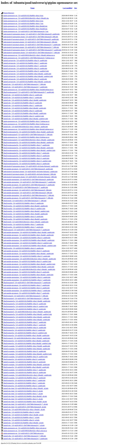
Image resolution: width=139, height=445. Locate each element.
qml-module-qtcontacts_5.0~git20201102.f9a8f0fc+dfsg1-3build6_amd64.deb (29, 235)
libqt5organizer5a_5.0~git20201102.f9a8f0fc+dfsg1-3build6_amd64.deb (27, 301)
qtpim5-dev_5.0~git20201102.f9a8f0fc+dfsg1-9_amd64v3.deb (24, 116)
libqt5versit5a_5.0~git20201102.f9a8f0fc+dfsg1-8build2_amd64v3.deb (26, 211)
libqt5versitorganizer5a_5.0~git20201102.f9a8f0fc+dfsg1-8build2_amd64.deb (29, 142)
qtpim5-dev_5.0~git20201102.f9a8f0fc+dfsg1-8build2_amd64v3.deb (26, 119)
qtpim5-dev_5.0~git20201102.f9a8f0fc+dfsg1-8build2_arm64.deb (25, 108)
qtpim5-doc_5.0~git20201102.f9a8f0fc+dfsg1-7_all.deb (21, 417)
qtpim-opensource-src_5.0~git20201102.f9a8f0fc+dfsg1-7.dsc (23, 23)
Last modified (67, 8)
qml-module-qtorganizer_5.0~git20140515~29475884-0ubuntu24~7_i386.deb (29, 195)
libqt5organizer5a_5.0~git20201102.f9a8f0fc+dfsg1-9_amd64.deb (25, 304)
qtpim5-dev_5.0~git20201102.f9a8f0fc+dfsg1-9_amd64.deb (23, 111)
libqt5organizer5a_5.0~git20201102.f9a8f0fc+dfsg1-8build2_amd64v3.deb (28, 314)
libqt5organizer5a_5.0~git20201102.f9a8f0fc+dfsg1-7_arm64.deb (25, 325)
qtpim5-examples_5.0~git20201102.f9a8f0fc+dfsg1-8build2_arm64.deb (27, 364)
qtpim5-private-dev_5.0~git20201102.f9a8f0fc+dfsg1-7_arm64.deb (25, 66)
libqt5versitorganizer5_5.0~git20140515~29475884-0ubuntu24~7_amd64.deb (29, 92)
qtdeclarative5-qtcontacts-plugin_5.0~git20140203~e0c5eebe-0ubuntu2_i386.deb (30, 174)
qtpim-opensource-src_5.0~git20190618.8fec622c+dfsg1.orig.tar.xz (25, 431)
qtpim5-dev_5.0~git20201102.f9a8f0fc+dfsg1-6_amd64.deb (23, 95)
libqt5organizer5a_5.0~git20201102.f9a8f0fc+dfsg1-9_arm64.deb (25, 309)
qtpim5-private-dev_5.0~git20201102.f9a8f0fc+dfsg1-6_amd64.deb (25, 60)
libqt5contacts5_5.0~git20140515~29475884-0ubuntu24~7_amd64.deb (27, 230)
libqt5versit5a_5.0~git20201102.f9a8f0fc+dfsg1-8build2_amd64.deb (26, 206)
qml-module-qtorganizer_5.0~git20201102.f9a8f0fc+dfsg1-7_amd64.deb (27, 280)
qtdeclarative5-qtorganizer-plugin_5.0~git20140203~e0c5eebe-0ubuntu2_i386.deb (30, 177)
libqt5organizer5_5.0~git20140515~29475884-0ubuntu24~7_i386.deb (26, 298)
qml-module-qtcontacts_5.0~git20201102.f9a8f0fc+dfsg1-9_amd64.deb (27, 251)
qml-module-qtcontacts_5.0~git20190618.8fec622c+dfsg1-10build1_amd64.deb (29, 269)
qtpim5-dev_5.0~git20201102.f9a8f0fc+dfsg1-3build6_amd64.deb (25, 100)
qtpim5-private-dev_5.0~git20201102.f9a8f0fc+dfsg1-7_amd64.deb (25, 63)
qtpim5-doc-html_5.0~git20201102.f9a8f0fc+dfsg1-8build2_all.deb (25, 396)
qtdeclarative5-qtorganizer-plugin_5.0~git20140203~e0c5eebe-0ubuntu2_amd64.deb (31, 166)
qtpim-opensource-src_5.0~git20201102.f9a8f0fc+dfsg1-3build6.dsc (25, 29)
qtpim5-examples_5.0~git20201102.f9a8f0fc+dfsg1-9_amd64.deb (25, 351)
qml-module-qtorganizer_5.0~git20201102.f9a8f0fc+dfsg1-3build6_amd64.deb (29, 232)
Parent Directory (9, 13)
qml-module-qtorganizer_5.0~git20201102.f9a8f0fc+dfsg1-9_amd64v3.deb (28, 243)
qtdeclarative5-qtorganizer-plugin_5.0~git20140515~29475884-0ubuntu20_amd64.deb (32, 34)
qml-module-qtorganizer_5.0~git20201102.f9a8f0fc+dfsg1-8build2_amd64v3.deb (30, 245)
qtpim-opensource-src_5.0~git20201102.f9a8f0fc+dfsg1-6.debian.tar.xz (26, 124)
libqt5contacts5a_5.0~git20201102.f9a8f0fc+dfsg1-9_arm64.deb (24, 359)
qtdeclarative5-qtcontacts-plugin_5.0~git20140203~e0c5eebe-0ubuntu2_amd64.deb (30, 171)
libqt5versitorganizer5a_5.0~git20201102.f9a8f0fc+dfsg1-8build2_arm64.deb (28, 148)
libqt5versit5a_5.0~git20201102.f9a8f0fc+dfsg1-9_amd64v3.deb (24, 208)
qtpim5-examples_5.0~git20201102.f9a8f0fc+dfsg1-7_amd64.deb (25, 370)
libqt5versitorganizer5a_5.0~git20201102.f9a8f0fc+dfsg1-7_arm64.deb (26, 153)
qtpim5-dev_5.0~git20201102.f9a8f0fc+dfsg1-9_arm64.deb (23, 103)
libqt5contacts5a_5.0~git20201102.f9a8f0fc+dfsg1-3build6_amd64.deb (26, 335)
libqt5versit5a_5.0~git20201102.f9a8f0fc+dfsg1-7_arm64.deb (23, 227)
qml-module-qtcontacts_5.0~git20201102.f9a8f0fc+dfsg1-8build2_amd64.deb (29, 253)
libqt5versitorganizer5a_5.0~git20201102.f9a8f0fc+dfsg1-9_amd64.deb (27, 156)
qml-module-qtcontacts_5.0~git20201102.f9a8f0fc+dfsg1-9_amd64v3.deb (27, 261)
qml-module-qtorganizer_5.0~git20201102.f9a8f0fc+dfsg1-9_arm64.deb (27, 256)
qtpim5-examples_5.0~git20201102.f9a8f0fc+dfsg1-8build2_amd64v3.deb (28, 354)
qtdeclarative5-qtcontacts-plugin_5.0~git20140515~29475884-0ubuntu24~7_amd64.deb (32, 45)
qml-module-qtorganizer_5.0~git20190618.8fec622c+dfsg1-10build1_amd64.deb (30, 259)
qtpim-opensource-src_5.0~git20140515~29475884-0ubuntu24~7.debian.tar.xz (29, 58)
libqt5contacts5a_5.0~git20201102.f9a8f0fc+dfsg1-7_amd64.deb (24, 380)
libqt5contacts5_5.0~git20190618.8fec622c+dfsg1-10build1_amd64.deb (27, 338)
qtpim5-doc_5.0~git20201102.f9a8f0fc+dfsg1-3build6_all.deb (23, 415)
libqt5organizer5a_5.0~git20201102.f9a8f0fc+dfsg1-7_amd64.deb (25, 322)
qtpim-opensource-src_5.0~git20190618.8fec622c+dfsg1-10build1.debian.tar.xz (29, 55)
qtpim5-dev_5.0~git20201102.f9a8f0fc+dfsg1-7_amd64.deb (23, 105)
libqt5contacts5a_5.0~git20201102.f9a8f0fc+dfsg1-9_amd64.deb (24, 330)
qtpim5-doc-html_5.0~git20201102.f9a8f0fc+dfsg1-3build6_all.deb (25, 401)
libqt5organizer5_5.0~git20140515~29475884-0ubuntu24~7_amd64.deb (27, 283)
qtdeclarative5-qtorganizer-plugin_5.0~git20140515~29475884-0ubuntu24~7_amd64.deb (32, 50)
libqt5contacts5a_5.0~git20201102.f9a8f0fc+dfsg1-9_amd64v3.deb (25, 333)
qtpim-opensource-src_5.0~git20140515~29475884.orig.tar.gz (24, 433)
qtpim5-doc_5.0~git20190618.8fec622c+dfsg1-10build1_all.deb (24, 409)
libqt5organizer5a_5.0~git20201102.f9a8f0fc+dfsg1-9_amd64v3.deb (26, 306)
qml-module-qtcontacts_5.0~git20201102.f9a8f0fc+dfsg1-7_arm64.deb (26, 293)
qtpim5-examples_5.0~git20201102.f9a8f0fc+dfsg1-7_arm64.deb (25, 378)
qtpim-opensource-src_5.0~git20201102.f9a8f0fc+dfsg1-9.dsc (23, 15)
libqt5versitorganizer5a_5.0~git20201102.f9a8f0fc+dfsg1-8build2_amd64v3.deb (29, 150)
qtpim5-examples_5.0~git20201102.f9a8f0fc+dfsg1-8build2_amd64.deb (27, 349)
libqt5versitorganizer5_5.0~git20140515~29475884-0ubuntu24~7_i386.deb (28, 134)
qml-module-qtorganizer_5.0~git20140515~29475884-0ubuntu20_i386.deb (28, 193)
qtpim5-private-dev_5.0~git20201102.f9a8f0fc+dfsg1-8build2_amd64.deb (27, 74)
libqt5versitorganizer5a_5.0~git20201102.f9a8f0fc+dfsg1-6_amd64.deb (27, 164)
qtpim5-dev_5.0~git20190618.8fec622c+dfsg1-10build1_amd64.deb (26, 127)
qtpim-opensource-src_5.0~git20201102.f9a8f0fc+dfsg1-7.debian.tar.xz (26, 121)
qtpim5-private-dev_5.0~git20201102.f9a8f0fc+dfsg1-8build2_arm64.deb (27, 82)
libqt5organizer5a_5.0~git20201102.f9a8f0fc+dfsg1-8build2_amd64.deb (27, 317)
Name (32, 8)
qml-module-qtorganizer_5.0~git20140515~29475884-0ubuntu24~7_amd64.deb (29, 182)
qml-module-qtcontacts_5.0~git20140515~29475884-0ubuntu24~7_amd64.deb (29, 185)
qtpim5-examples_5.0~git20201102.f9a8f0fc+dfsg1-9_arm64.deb (25, 362)
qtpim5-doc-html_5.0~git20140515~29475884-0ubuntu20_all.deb (25, 407)
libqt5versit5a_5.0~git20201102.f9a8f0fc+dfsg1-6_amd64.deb (24, 248)
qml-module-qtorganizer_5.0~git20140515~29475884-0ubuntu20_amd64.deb (29, 179)
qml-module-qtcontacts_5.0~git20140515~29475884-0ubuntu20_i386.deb (27, 190)
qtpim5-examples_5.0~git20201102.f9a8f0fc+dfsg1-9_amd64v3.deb (26, 357)
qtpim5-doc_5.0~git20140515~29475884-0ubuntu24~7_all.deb (24, 425)
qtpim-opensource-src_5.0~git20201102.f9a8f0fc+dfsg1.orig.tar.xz (25, 428)
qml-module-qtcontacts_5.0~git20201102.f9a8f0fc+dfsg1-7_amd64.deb (27, 285)
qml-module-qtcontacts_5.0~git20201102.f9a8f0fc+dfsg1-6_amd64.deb (27, 288)
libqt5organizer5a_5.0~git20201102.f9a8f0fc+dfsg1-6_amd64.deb (25, 327)
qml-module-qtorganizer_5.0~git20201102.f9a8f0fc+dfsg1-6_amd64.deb (27, 277)
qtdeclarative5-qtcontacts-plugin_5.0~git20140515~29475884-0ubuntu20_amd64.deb (31, 39)
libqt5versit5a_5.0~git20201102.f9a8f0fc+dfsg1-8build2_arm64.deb (25, 219)
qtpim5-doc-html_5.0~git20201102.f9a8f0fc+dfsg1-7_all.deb (23, 394)
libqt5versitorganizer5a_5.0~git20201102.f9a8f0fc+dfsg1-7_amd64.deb (27, 145)
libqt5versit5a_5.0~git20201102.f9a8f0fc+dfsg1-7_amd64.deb (24, 224)
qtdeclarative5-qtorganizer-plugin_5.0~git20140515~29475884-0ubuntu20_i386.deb (31, 37)
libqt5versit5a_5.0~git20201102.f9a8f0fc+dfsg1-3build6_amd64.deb (26, 214)
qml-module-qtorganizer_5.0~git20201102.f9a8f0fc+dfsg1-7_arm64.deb (27, 290)
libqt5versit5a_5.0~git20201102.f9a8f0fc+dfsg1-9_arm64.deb (23, 216)
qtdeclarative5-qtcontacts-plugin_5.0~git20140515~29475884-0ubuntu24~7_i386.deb (31, 47)
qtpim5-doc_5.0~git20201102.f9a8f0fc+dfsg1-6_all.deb (21, 420)
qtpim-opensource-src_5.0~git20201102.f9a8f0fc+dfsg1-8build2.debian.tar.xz (28, 129)
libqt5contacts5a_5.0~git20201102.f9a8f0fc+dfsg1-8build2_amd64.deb (26, 341)
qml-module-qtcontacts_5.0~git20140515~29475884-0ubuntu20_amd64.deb (28, 169)
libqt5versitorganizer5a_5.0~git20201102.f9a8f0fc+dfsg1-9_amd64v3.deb (27, 161)
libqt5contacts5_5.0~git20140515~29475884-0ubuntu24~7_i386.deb (26, 296)
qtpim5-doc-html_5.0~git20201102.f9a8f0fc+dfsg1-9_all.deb (23, 391)
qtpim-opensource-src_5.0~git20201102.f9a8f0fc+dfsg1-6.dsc (23, 21)
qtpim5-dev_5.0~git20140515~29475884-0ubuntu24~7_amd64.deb (25, 87)
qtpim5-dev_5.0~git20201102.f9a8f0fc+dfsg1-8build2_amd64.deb (25, 113)
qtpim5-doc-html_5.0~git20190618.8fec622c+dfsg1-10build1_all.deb (26, 388)
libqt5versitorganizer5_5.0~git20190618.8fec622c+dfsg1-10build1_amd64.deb (29, 140)
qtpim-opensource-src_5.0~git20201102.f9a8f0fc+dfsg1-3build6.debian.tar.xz (28, 90)
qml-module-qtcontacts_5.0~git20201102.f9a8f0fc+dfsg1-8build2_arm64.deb (28, 275)
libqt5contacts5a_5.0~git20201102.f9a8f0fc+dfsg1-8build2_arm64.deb (26, 367)
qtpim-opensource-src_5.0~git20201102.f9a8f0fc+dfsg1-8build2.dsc (25, 26)
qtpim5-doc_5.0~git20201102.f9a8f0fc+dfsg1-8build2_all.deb (23, 423)
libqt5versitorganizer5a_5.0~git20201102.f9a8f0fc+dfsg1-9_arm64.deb (26, 158)
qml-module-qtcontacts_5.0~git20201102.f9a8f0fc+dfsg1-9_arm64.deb (26, 272)
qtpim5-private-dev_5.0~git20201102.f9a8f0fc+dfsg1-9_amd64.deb (25, 68)
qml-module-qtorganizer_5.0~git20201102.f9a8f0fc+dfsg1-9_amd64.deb (27, 238)
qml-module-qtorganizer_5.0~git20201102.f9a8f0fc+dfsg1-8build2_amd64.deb (29, 240)
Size (75, 8)
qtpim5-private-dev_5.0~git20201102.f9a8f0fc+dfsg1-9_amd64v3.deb (26, 71)
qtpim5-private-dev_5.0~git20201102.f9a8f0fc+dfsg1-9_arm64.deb (25, 79)
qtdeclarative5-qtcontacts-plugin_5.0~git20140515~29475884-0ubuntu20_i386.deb (30, 42)
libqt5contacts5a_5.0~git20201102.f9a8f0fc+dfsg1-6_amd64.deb (24, 386)
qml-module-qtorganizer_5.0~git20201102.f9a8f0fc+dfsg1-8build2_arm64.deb (29, 267)
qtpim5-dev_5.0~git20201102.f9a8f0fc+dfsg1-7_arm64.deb (23, 97)
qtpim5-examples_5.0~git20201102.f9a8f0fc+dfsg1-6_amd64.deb (25, 372)
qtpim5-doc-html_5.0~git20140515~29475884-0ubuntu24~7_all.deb (26, 404)
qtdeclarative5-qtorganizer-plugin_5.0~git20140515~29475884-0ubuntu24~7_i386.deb (32, 52)
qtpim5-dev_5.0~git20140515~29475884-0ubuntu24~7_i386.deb (25, 84)
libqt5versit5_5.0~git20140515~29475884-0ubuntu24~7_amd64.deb (26, 187)
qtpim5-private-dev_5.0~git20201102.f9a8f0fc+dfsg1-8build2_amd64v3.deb (28, 76)
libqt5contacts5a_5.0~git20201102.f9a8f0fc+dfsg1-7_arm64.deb (24, 383)
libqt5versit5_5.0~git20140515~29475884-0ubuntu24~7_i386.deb (25, 201)
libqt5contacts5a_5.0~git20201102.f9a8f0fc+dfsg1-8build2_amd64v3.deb (27, 343)
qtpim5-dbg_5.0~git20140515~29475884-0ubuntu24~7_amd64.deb (25, 439)
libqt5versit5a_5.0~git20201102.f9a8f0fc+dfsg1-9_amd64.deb (24, 203)
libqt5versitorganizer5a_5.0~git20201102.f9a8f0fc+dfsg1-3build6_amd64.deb (29, 132)
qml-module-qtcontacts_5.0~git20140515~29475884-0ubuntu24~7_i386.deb (28, 198)
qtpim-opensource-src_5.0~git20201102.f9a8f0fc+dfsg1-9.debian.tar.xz (26, 137)
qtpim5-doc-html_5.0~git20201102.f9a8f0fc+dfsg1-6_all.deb (23, 399)
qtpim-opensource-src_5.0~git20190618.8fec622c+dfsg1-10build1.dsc (26, 18)
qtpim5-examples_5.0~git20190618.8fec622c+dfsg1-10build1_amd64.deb (27, 375)
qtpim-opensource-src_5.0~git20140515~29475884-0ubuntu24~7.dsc (26, 31)
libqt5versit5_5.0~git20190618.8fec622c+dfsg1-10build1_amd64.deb (26, 222)
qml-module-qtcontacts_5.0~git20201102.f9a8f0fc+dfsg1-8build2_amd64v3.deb (29, 264)
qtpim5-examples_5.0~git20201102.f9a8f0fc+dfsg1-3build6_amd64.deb (27, 346)
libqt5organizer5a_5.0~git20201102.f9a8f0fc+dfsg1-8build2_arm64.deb (27, 320)
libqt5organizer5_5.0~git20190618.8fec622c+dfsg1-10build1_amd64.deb (27, 312)
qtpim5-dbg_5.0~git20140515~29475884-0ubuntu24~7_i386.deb (25, 436)
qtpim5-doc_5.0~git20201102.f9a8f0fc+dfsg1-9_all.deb (21, 412)
